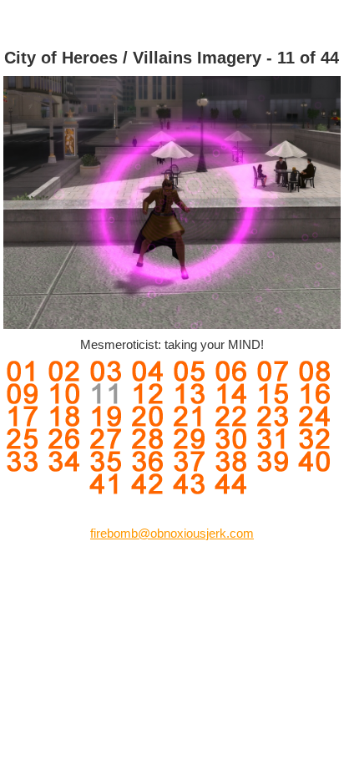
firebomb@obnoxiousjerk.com (172, 533)
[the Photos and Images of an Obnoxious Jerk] (172, 20)
